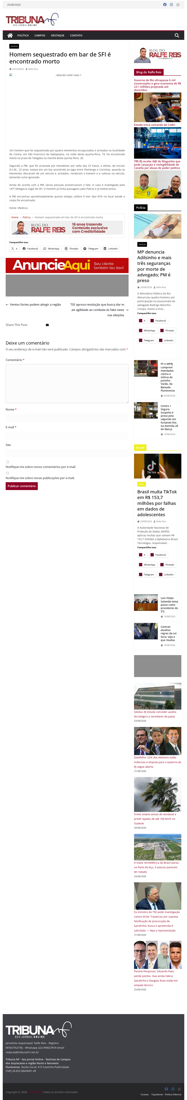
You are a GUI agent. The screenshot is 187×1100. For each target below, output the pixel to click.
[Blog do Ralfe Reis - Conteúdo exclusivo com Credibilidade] (67, 222)
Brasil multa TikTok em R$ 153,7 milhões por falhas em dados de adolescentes (157, 503)
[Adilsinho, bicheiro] (157, 226)
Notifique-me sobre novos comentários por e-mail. (41, 467)
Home (14, 217)
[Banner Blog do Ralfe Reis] (157, 54)
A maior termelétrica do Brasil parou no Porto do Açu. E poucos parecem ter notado (156, 867)
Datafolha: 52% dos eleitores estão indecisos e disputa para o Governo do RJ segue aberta (157, 762)
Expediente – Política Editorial (166, 1094)
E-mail (11, 427)
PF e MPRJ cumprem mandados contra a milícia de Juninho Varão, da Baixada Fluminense (168, 377)
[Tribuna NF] (32, 19)
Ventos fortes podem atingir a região (35, 305)
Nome (11, 409)
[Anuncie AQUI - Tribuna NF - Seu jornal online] (67, 260)
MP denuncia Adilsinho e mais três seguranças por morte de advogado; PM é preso (154, 266)
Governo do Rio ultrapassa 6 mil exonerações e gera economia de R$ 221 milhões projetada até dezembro (157, 85)
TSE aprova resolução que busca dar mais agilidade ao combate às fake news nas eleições (97, 310)
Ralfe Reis (33, 69)
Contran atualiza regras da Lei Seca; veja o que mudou (169, 633)
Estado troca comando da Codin (154, 124)
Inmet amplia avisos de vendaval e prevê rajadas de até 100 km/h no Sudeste (155, 818)
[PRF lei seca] (146, 636)
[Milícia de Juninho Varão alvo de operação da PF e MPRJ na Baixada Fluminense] (146, 380)
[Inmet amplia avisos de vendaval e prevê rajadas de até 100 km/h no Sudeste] (157, 779)
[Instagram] (171, 5)
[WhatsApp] (178, 5)
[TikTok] (157, 466)
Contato (76, 35)
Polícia (14, 46)
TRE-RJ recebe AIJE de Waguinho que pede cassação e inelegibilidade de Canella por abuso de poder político (157, 164)
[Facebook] (165, 5)
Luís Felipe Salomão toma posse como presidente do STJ (169, 604)
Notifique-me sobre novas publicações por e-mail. (40, 478)
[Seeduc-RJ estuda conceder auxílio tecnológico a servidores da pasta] (157, 685)
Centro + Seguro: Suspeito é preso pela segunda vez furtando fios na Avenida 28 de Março (169, 417)
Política (23, 35)
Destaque (57, 35)
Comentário (15, 360)
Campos (40, 35)
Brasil (141, 484)
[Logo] (39, 1023)
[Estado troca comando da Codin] (157, 129)
